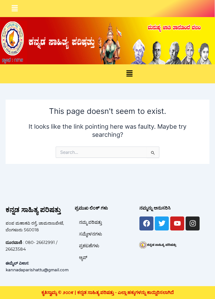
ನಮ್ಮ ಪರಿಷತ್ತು (90, 222)
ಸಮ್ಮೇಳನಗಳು (90, 234)
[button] (14, 9)
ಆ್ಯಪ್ (83, 257)
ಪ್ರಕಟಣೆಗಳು (89, 245)
